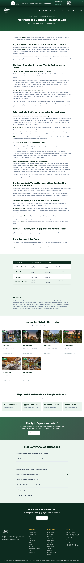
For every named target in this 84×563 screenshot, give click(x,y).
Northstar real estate (26, 247)
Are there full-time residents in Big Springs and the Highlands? (32, 469)
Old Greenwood (33, 165)
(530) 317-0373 (69, 539)
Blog (69, 10)
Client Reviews (32, 540)
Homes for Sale (32, 532)
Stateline (49, 554)
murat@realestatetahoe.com (73, 542)
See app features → (58, 4)
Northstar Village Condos (39, 247)
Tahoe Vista (50, 538)
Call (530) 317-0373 (49, 433)
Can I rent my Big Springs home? (24, 495)
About (30, 538)
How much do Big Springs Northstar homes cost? (28, 474)
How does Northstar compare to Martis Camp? (28, 464)
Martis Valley (22, 49)
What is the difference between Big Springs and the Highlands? (32, 453)
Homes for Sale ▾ (43, 10)
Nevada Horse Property (34, 548)
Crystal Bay (50, 534)
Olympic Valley (50, 546)
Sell (51, 10)
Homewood (50, 544)
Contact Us (57, 10)
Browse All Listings (33, 534)
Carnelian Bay (50, 540)
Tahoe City (49, 542)
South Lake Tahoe (51, 552)
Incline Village (50, 532)
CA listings (49, 247)
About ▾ (64, 10)
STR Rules (75, 10)
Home (35, 10)
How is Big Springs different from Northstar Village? (29, 490)
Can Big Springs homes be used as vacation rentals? (29, 458)
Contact (30, 544)
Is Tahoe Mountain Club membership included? (28, 484)
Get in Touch (42, 518)
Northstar (35, 16)
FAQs (81, 10)
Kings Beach (50, 536)
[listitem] (67, 545)
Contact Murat (34, 433)
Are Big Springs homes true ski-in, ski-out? (27, 479)
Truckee (22, 221)
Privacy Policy (32, 552)
